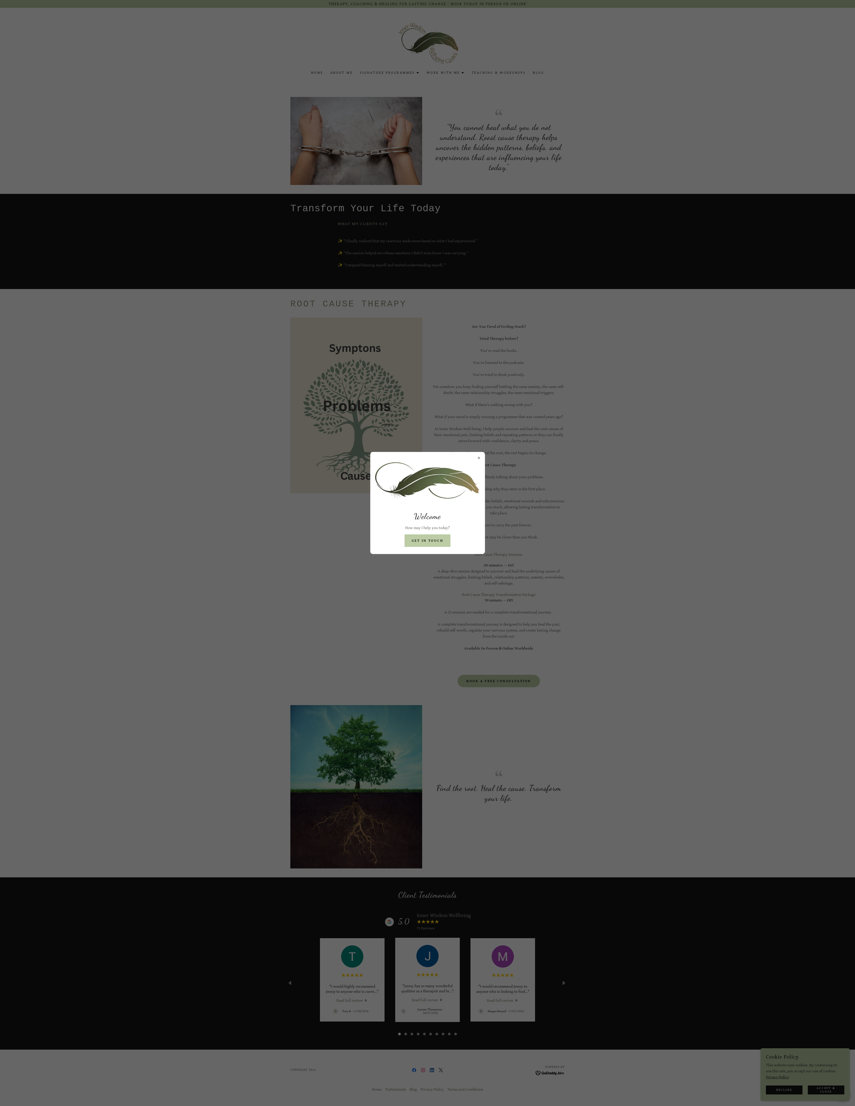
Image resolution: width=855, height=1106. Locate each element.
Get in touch (427, 541)
